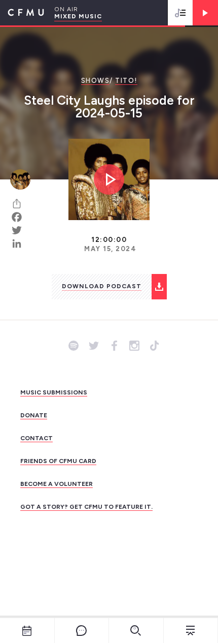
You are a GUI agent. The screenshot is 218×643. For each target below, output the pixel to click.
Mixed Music (78, 16)
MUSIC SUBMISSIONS (53, 392)
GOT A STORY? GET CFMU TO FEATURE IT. (86, 506)
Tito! (126, 80)
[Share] (20, 203)
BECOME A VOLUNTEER (56, 483)
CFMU (22, 12)
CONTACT (36, 438)
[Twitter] (20, 230)
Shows (95, 80)
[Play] (205, 12)
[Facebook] (20, 217)
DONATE (33, 415)
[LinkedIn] (20, 243)
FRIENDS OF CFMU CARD (58, 461)
